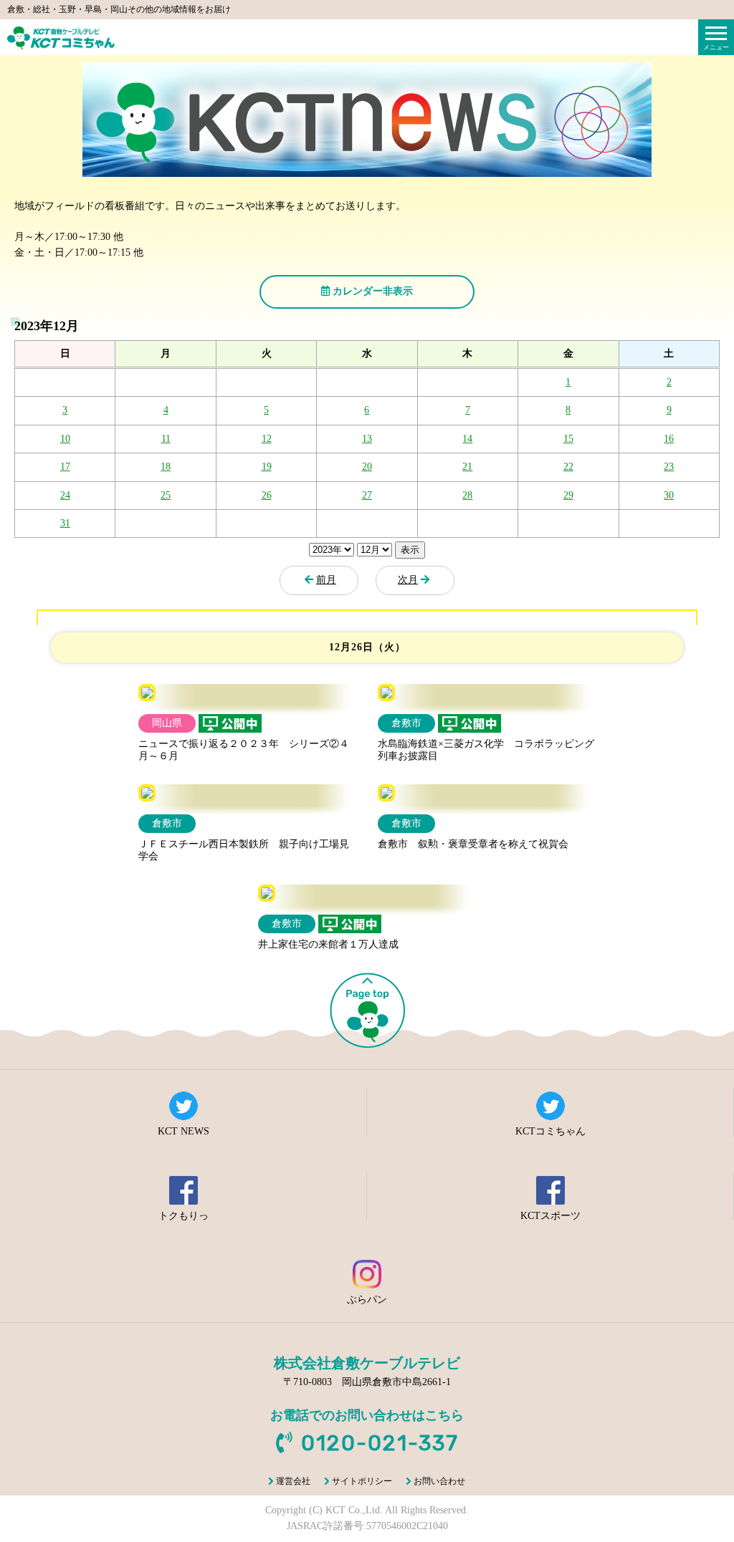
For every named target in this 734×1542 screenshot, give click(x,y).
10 (65, 438)
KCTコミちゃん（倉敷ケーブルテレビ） (61, 37)
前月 (326, 579)
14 (467, 438)
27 (367, 495)
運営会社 (293, 1481)
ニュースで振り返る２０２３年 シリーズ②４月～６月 (243, 749)
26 (267, 495)
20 (367, 466)
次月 (408, 579)
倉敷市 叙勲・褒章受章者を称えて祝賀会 (473, 844)
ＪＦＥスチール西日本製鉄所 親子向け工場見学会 (243, 850)
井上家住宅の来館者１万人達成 (328, 944)
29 (568, 495)
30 (669, 495)
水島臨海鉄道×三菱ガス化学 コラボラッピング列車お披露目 (486, 749)
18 (166, 466)
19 (267, 466)
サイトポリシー (362, 1481)
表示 (410, 549)
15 (568, 438)
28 (467, 495)
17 (65, 466)
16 (669, 438)
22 (568, 466)
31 (65, 523)
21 (467, 466)
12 (267, 438)
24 (65, 495)
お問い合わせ (439, 1481)
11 (166, 438)
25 (166, 495)
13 (367, 438)
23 (669, 466)
